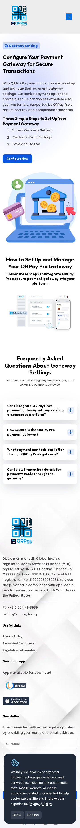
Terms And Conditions (18, 643)
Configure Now (17, 158)
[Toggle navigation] (69, 16)
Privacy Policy (12, 636)
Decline (33, 815)
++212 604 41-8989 (22, 607)
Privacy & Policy (40, 804)
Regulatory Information (19, 650)
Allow (17, 815)
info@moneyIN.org (22, 614)
